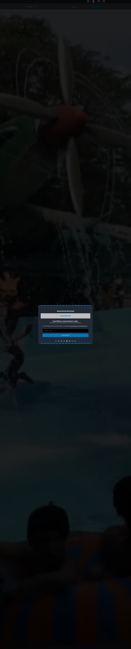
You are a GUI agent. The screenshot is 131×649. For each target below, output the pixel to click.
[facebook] (56, 341)
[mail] (72, 341)
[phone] (75, 341)
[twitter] (58, 341)
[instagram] (61, 341)
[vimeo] (69, 341)
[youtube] (67, 341)
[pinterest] (64, 341)
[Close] (89, 308)
